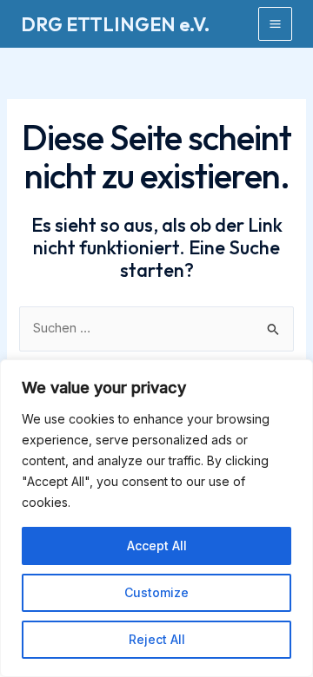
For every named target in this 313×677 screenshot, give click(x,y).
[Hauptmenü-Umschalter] (275, 24)
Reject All (157, 639)
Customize (156, 592)
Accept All (157, 545)
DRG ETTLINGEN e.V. (115, 24)
